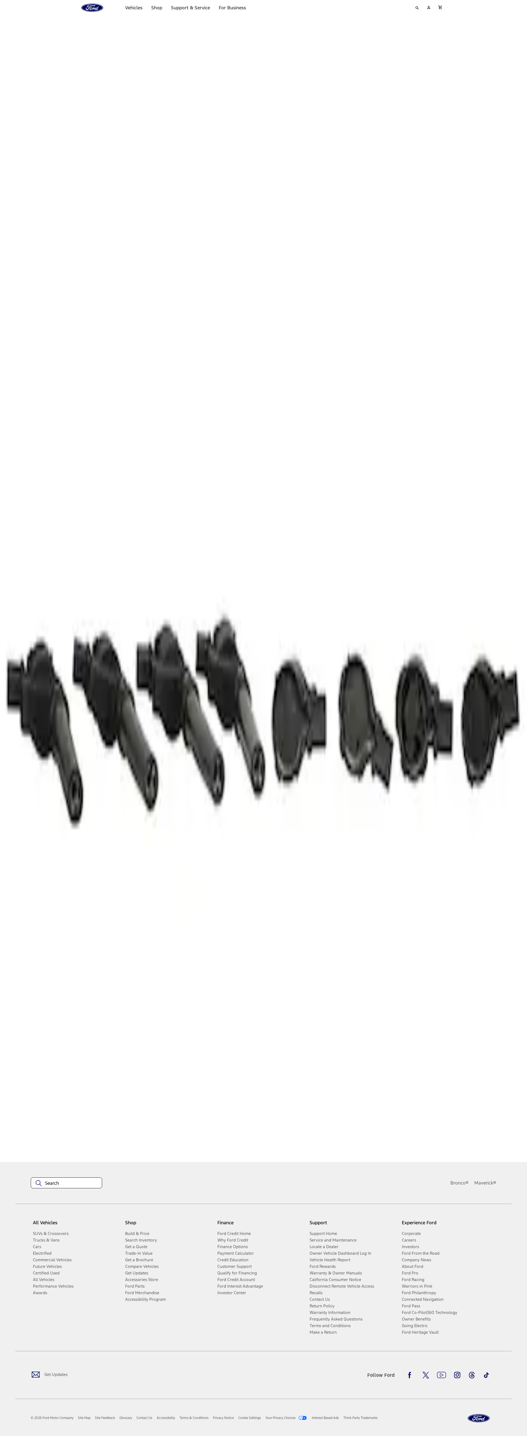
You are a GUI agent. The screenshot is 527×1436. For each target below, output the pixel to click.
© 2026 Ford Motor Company (52, 1418)
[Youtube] (441, 1375)
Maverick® (485, 1183)
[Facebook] (411, 1375)
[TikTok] (486, 1375)
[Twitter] (425, 1375)
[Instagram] (457, 1375)
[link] (84, 1418)
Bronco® (459, 1183)
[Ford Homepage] (479, 1418)
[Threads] (472, 1375)
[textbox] (66, 1183)
